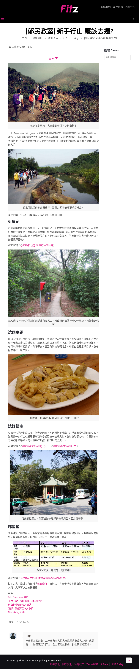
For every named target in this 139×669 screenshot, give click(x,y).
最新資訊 (37, 38)
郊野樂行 (42, 583)
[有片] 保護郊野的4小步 (20, 608)
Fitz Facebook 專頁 (18, 597)
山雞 (14, 46)
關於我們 (67, 664)
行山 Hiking (72, 38)
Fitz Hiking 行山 (16, 612)
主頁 (24, 38)
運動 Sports (54, 38)
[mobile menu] (2, 19)
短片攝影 (118, 7)
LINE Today (117, 664)
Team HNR (92, 664)
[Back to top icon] (129, 660)
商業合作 (130, 7)
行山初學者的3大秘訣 (19, 604)
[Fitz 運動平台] (69, 8)
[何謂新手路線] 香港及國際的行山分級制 (43, 578)
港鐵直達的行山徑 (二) (64, 446)
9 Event (105, 664)
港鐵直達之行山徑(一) (33, 446)
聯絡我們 (106, 7)
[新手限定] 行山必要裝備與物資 (25, 600)
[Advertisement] (117, 104)
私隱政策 (79, 664)
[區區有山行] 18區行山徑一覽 (37, 245)
